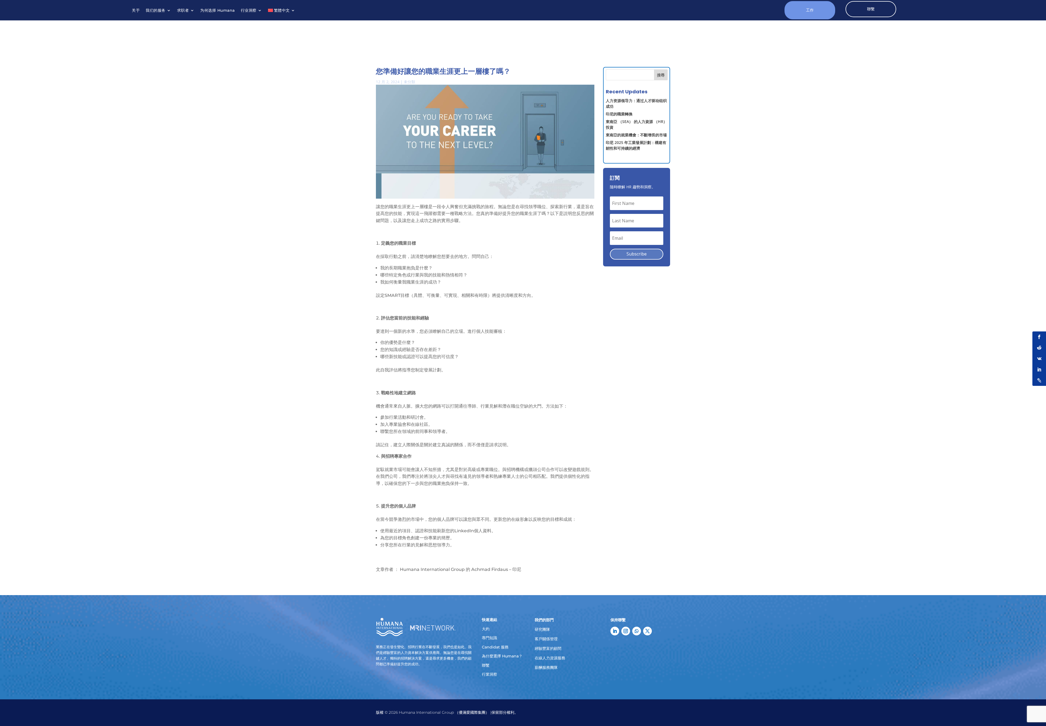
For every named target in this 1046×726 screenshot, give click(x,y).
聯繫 (871, 9)
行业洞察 (249, 10)
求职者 (183, 10)
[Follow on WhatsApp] (636, 631)
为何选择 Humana (217, 10)
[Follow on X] (647, 631)
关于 (136, 10)
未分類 (409, 81)
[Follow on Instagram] (625, 631)
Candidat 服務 (495, 647)
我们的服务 (156, 10)
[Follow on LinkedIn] (614, 631)
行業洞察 (489, 674)
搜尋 (661, 75)
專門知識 (489, 637)
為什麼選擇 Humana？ (502, 656)
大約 (485, 628)
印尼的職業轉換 (619, 113)
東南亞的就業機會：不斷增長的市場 (636, 134)
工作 (810, 10)
